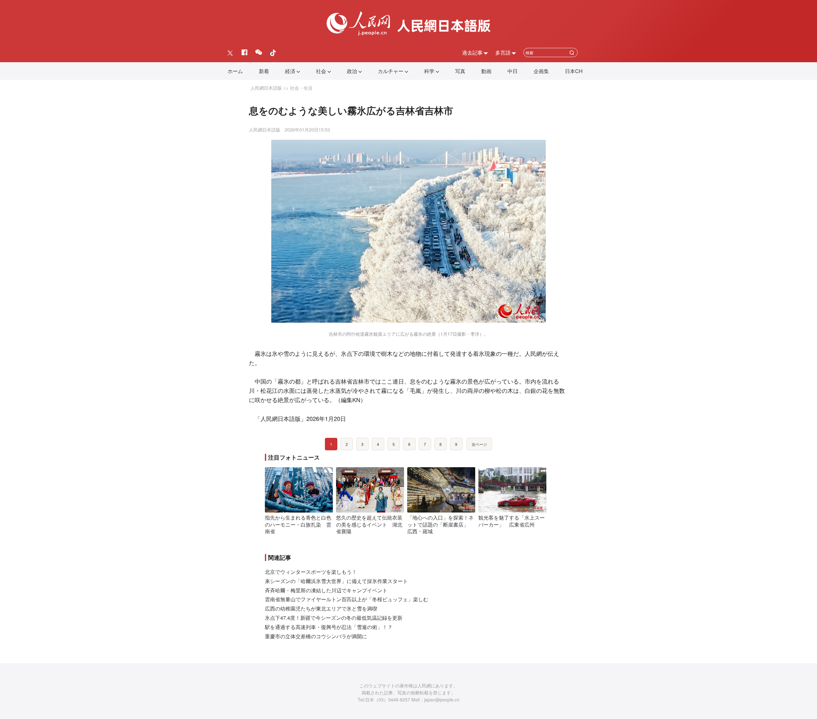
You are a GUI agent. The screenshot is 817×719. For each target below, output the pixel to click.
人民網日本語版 (266, 88)
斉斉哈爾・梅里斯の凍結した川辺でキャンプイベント (326, 590)
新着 (264, 71)
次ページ (479, 444)
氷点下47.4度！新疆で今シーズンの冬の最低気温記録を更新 (333, 617)
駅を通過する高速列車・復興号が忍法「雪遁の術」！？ (329, 627)
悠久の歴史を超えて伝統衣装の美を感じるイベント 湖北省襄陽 (369, 524)
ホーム (235, 71)
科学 (429, 71)
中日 (512, 71)
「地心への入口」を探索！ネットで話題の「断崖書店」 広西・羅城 (440, 524)
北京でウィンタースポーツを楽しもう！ (311, 571)
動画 (486, 71)
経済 (290, 71)
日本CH (574, 71)
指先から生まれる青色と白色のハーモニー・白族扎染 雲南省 (298, 524)
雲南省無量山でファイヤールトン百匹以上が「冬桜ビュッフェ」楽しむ (346, 599)
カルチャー (390, 71)
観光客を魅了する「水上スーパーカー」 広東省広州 (511, 521)
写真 (460, 71)
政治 (352, 71)
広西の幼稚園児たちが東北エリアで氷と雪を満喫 (321, 608)
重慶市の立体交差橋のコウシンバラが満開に (316, 636)
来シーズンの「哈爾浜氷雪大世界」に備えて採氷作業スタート (336, 581)
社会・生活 (301, 88)
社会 (321, 71)
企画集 (541, 71)
